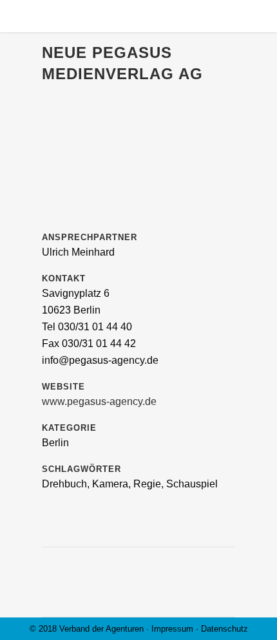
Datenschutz (224, 629)
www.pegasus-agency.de (99, 401)
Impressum (172, 629)
